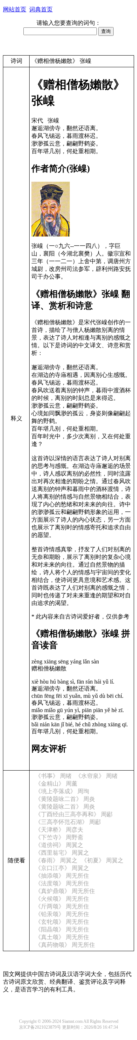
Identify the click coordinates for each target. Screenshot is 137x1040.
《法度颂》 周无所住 (62, 883)
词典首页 (41, 9)
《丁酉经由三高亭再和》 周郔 (74, 814)
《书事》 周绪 (53, 776)
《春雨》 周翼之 (56, 860)
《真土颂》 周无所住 (62, 937)
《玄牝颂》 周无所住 (62, 922)
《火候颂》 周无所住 (62, 899)
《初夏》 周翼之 (102, 860)
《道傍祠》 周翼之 (59, 845)
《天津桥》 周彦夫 (59, 830)
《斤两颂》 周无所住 (62, 906)
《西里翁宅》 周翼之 (62, 853)
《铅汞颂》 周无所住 (62, 914)
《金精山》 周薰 (56, 783)
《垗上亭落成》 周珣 (62, 791)
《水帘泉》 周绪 (96, 776)
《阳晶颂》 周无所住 (62, 929)
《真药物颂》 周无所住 (65, 945)
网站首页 (14, 9)
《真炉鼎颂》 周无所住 (65, 891)
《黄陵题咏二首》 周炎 (65, 799)
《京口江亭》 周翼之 (62, 868)
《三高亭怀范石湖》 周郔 (68, 822)
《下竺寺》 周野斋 (59, 837)
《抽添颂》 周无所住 (62, 876)
